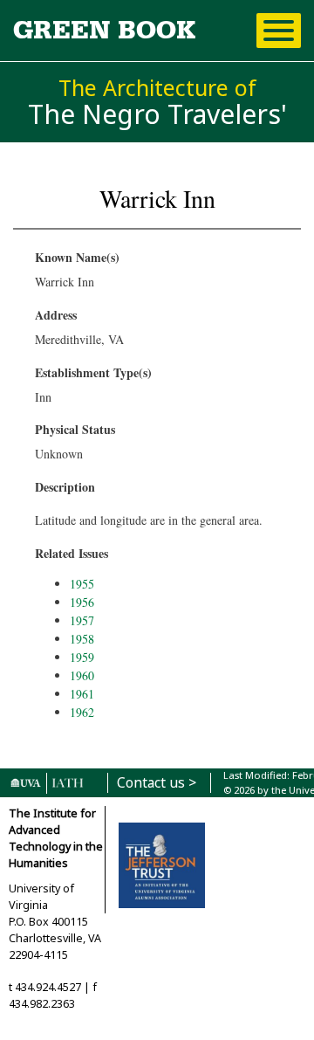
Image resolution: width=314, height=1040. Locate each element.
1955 (82, 583)
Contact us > (156, 783)
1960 (82, 675)
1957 (82, 620)
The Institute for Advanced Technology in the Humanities (56, 838)
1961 (82, 693)
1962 (82, 712)
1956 (82, 602)
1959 (82, 657)
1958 (82, 638)
